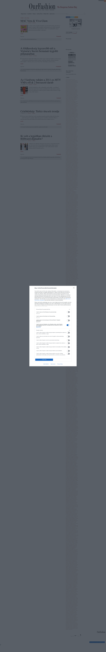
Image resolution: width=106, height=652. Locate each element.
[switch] (68, 312)
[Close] (74, 288)
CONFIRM (44, 359)
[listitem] (53, 309)
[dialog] (53, 326)
